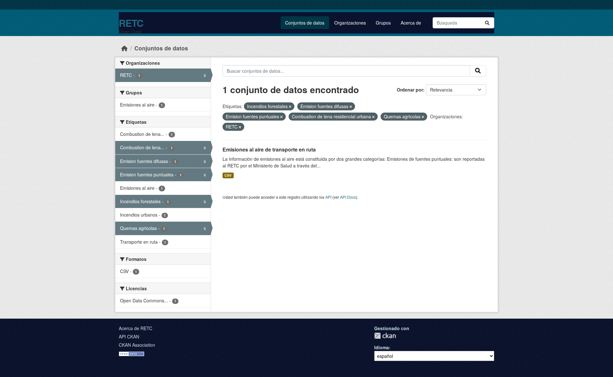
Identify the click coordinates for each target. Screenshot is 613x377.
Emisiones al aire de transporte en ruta (269, 149)
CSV (227, 175)
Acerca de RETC (135, 328)
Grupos (383, 22)
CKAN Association (137, 345)
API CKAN (129, 336)
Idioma (381, 347)
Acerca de (411, 22)
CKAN (385, 335)
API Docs (348, 197)
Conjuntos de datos (304, 22)
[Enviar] (487, 22)
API (328, 197)
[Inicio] (124, 48)
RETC (131, 23)
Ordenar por (410, 89)
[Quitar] (290, 106)
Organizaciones (350, 22)
